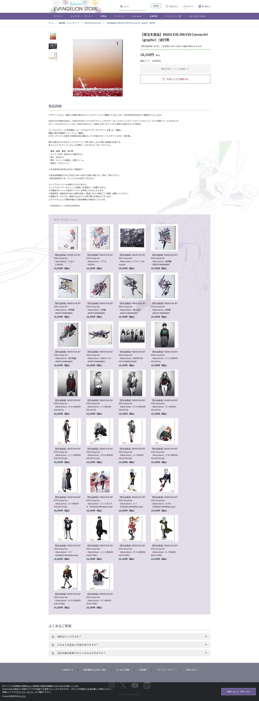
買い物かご (206, 6)
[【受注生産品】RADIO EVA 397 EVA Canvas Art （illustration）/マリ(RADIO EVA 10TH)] (164, 383)
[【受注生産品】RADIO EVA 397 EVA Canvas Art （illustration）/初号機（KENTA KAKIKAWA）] (164, 237)
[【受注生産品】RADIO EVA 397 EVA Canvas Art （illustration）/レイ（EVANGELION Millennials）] (132, 479)
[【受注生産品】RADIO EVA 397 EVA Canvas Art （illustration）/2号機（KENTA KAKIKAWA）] (99, 286)
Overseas (137, 16)
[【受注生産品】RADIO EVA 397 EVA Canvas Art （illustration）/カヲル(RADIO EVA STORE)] (67, 576)
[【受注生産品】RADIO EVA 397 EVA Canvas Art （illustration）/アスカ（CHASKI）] (67, 237)
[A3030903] (53, 36)
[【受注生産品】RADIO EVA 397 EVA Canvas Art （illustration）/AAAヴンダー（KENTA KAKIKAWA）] (99, 334)
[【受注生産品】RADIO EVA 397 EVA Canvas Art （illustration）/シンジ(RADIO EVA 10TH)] (164, 334)
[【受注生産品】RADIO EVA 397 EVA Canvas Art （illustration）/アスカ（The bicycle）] (132, 237)
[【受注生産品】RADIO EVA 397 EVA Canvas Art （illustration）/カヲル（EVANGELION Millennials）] (164, 479)
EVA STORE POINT (197, 16)
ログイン (189, 6)
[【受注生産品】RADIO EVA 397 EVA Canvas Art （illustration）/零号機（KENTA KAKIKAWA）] (67, 286)
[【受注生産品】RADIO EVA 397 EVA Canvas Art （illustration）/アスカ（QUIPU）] (99, 237)
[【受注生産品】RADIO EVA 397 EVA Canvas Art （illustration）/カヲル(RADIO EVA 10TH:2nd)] (99, 431)
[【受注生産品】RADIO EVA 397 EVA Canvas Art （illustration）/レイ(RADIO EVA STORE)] (164, 528)
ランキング (119, 16)
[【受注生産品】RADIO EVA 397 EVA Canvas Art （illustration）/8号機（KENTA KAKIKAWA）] (164, 286)
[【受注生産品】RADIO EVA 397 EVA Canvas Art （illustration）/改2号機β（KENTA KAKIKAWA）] (67, 334)
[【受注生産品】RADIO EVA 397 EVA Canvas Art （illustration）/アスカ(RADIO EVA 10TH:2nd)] (164, 431)
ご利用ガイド (67, 669)
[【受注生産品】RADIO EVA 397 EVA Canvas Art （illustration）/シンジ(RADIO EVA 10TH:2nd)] (67, 431)
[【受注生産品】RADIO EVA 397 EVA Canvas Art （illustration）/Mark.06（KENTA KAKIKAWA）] (132, 286)
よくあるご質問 (122, 669)
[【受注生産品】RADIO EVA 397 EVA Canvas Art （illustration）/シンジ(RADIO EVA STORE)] (99, 528)
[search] (121, 6)
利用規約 (143, 669)
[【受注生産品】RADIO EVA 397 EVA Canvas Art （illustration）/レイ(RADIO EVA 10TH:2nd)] (132, 431)
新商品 (103, 16)
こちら (23, 696)
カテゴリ (57, 16)
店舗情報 (153, 16)
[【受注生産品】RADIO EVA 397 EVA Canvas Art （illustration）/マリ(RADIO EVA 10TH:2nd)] (67, 479)
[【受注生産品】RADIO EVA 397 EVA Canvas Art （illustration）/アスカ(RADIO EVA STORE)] (132, 528)
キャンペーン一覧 (173, 16)
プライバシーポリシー (166, 669)
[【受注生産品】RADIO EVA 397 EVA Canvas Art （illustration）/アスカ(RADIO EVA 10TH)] (132, 383)
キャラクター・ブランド (81, 16)
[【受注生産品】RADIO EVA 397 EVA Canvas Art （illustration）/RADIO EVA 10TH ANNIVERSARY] (132, 334)
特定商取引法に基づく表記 (94, 669)
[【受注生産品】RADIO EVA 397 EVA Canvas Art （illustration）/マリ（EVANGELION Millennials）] (67, 528)
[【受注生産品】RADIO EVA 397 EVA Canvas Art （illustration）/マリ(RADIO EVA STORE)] (99, 576)
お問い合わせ (191, 669)
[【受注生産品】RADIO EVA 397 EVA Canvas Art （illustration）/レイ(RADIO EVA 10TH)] (99, 383)
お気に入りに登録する (177, 79)
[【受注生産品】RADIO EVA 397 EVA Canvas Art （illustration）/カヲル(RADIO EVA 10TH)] (67, 383)
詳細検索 (156, 6)
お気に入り (173, 6)
